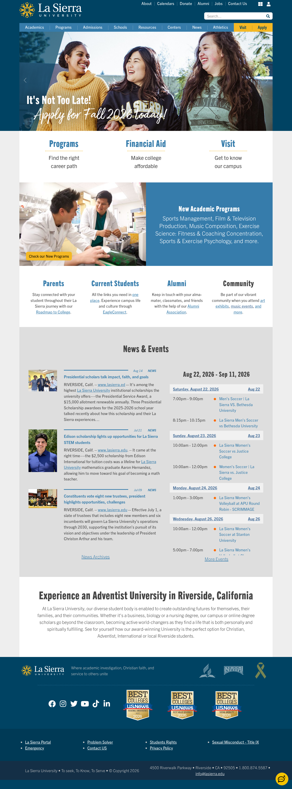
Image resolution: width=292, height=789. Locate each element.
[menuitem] (34, 27)
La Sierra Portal (38, 742)
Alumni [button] (203, 3)
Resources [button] (147, 27)
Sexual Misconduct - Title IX (235, 742)
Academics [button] (34, 27)
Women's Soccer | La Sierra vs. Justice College (236, 472)
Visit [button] (243, 27)
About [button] (146, 3)
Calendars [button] (165, 3)
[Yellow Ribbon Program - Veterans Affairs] (261, 670)
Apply (262, 27)
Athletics (220, 27)
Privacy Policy (161, 747)
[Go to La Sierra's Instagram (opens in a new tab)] (62, 702)
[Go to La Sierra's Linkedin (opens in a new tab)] (106, 702)
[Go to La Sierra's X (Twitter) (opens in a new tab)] (73, 702)
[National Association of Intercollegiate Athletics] (234, 670)
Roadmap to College (53, 311)
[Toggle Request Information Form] (282, 779)
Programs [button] (63, 27)
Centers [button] (174, 27)
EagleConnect (114, 311)
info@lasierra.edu (210, 773)
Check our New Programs (49, 256)
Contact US (97, 747)
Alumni (176, 283)
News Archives (95, 556)
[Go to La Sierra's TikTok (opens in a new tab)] (95, 702)
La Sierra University (93, 390)
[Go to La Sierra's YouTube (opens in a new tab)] (84, 702)
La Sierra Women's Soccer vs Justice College (234, 451)
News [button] (197, 27)
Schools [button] (120, 27)
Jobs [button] (219, 3)
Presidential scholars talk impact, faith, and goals (106, 376)
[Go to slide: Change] (150, 32)
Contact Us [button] (237, 3)
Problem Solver (100, 742)
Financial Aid (146, 143)
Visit (228, 143)
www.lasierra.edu (112, 449)
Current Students (115, 283)
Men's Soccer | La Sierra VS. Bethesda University (236, 404)
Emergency (34, 747)
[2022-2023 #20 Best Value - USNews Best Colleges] (182, 705)
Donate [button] (186, 3)
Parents (53, 283)
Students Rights (163, 742)
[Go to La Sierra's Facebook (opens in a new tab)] (52, 702)
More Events (216, 559)
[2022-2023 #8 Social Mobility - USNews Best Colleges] (226, 705)
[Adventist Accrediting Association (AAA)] (207, 671)
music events (242, 306)
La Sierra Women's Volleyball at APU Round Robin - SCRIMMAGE (239, 503)
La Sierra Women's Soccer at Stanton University (234, 534)
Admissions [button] (92, 27)
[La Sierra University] (55, 10)
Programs (63, 143)
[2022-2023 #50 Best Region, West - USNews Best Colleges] (138, 705)
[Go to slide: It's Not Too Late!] (141, 32)
